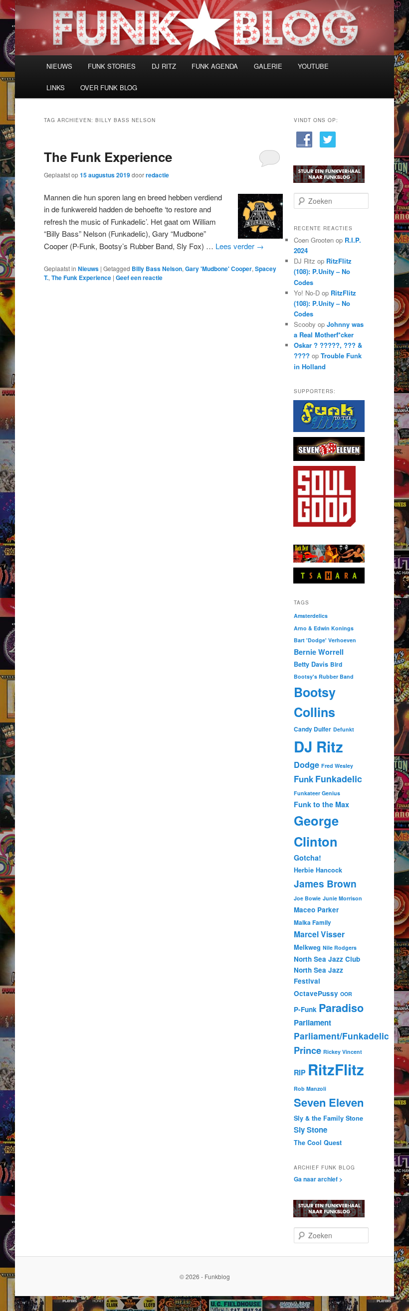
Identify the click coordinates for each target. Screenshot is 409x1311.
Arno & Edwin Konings (324, 628)
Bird (336, 664)
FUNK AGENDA (215, 66)
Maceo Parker (316, 909)
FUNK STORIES (112, 66)
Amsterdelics (311, 615)
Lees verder (239, 246)
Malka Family (312, 922)
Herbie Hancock (318, 870)
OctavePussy (316, 993)
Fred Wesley (337, 765)
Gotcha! (307, 858)
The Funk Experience (108, 156)
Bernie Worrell (319, 652)
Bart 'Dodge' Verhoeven (325, 640)
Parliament (312, 1022)
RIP (300, 1072)
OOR (346, 994)
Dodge (306, 764)
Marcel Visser (319, 934)
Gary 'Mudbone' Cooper (218, 268)
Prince (307, 1050)
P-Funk (305, 1009)
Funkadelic (338, 778)
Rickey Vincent (342, 1051)
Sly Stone (310, 1129)
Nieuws (88, 268)
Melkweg (307, 947)
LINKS (55, 87)
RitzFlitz (336, 1069)
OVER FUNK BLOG (108, 87)
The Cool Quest (318, 1142)
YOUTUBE (313, 66)
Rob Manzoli (310, 1088)
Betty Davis (311, 664)
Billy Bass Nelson (157, 268)
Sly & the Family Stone (328, 1118)
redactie (157, 174)
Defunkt (343, 729)
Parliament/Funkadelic (341, 1035)
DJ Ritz (318, 746)
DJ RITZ (164, 66)
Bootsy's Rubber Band (324, 676)
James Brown (325, 883)
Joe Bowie (307, 898)
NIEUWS (59, 66)
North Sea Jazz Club (327, 959)
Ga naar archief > (318, 1178)
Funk (303, 779)
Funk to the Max (321, 804)
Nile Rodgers (340, 947)
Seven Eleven (329, 1102)
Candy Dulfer (312, 729)
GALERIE (268, 66)
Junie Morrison (342, 898)
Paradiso (341, 1008)
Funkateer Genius (317, 793)
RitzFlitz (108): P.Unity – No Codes (323, 271)
